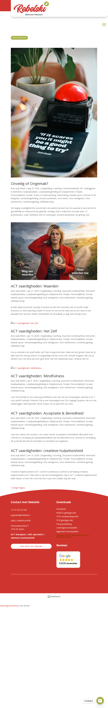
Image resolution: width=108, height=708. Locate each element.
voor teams (63, 198)
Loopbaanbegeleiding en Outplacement (57, 191)
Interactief (90, 291)
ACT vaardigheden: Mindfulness (37, 375)
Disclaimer (61, 509)
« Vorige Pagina (18, 487)
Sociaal (29, 195)
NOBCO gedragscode (66, 512)
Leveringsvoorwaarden (66, 527)
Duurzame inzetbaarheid (73, 291)
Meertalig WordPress (9, 605)
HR (81, 188)
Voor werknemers (68, 297)
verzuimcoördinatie (48, 198)
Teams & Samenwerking (44, 195)
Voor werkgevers (77, 198)
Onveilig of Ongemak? (29, 183)
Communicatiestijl (70, 188)
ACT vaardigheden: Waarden (34, 286)
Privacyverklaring (64, 524)
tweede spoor (76, 195)
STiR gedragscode (64, 520)
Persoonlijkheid (18, 195)
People (79, 191)
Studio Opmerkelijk (74, 535)
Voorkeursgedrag (31, 201)
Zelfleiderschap (47, 201)
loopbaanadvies (30, 191)
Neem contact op (19, 37)
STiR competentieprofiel (67, 516)
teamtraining (62, 195)
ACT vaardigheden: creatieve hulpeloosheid (47, 450)
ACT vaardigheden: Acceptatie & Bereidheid (47, 413)
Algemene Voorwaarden (67, 531)
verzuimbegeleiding (29, 198)
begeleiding (46, 188)
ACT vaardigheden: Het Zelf (34, 331)
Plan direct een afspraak (31, 546)
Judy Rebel (20, 188)
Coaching (57, 188)
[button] (68, 559)
